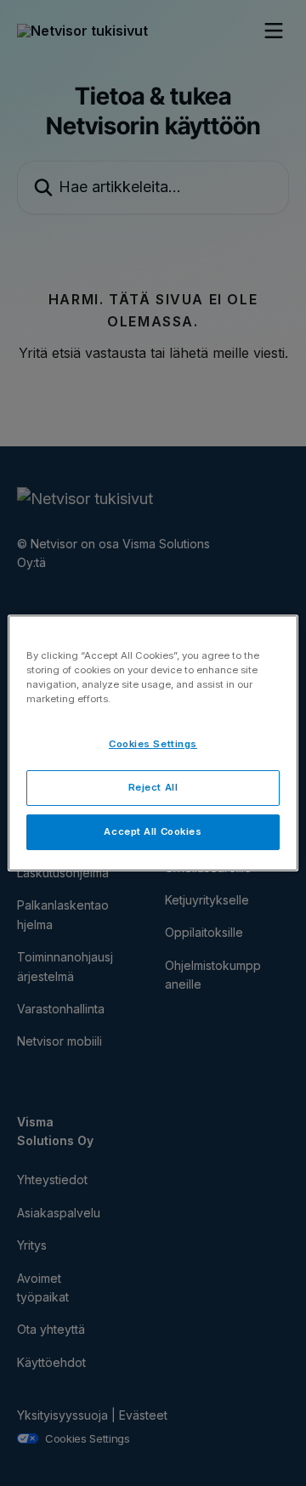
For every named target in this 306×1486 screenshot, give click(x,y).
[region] (153, 743)
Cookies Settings (153, 744)
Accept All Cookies (152, 831)
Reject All (153, 787)
